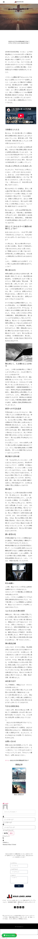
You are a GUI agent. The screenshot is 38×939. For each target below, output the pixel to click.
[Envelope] (23, 907)
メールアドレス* (8, 830)
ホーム (7, 760)
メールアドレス (14, 869)
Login (6, 803)
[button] (9, 935)
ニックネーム (13, 863)
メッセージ (13, 875)
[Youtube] (18, 907)
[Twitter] (20, 907)
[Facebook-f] (15, 907)
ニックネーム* (7, 822)
